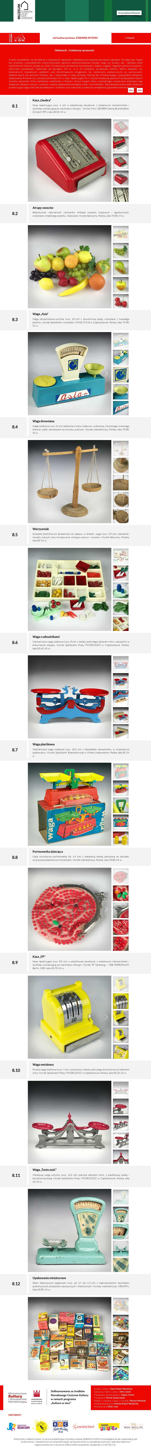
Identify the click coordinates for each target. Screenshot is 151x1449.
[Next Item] (106, 160)
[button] (131, 90)
